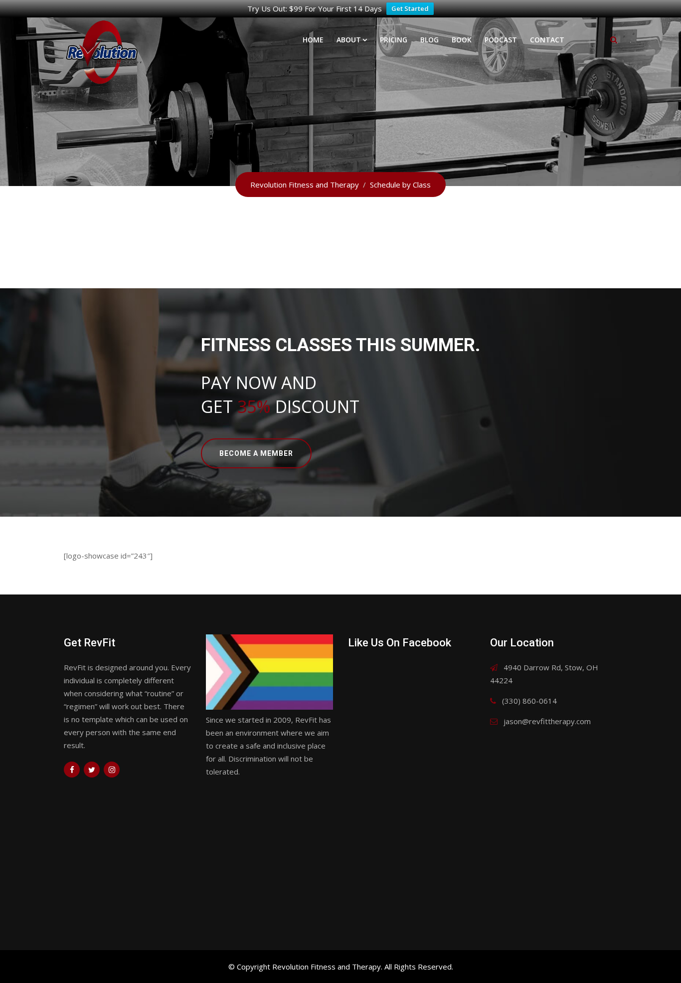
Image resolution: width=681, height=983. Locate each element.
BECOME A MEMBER (256, 453)
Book (462, 39)
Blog (429, 39)
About (349, 39)
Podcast (501, 39)
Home (313, 39)
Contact (547, 39)
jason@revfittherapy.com (547, 721)
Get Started (410, 8)
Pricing (393, 39)
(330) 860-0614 (529, 701)
